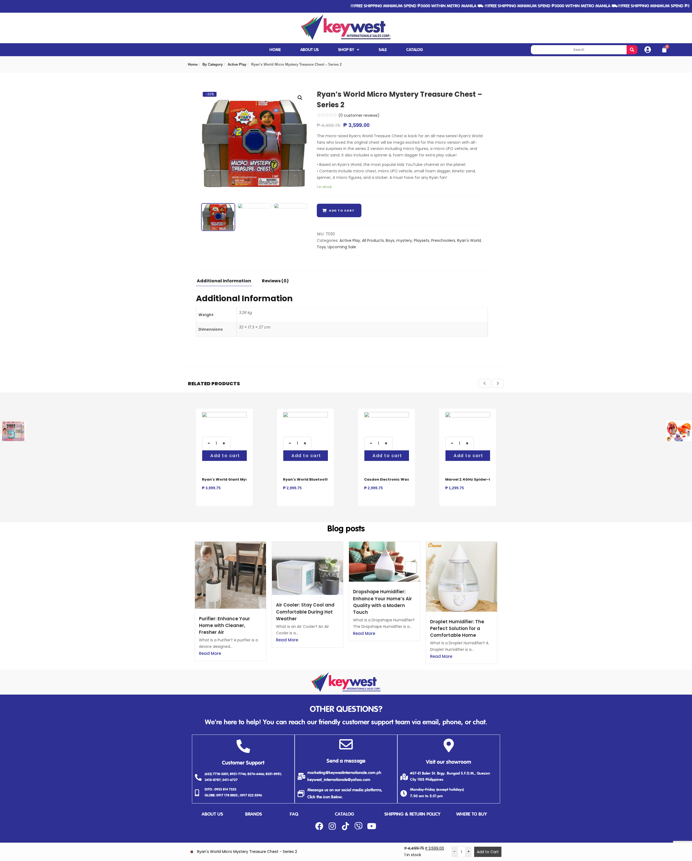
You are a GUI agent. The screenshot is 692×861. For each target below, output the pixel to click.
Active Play (237, 64)
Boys (390, 240)
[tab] (226, 282)
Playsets (421, 240)
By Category (212, 64)
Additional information (224, 281)
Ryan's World (469, 240)
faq (294, 814)
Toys (321, 247)
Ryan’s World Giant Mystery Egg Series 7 (241, 479)
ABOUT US (309, 50)
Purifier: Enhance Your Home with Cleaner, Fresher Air (224, 625)
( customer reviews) (359, 115)
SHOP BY (346, 50)
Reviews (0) (275, 281)
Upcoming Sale (342, 247)
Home (193, 64)
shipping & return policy (412, 814)
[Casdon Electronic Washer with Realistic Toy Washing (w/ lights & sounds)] (386, 415)
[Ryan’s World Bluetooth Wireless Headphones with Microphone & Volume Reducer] (305, 415)
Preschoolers (443, 240)
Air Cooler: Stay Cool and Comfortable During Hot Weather (305, 612)
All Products (373, 240)
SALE (383, 50)
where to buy (471, 814)
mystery (404, 240)
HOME (275, 50)
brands (253, 814)
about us (212, 814)
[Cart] (664, 49)
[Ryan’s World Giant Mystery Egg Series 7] (224, 415)
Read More (210, 653)
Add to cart (342, 210)
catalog (344, 814)
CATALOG (414, 50)
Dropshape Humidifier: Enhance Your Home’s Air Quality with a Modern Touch (382, 601)
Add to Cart (488, 852)
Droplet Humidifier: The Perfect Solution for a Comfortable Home (457, 628)
